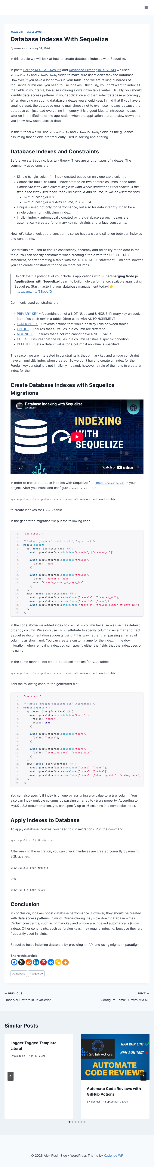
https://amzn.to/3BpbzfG (33, 291)
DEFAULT (24, 344)
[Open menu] (146, 7)
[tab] (69, 1122)
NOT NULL (25, 334)
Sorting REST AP (35, 70)
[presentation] (115, 1057)
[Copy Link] (58, 962)
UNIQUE (23, 329)
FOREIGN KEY (27, 324)
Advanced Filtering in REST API (92, 70)
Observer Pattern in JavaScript (28, 997)
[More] (65, 962)
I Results (54, 70)
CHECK (22, 339)
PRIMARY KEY (27, 314)
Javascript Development (28, 31)
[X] (21, 962)
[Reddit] (29, 962)
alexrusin (19, 48)
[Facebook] (14, 962)
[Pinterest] (43, 962)
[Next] (143, 1076)
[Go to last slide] (11, 1076)
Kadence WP (113, 1155)
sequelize (36, 973)
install (110, 483)
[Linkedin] (36, 962)
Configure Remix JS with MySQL (125, 997)
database (18, 973)
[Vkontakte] (51, 962)
